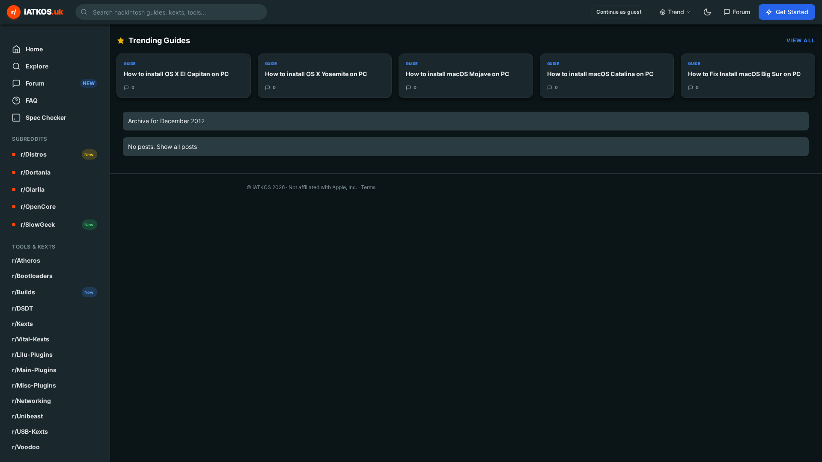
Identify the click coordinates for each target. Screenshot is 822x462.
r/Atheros (26, 260)
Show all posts (177, 146)
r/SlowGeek (58, 224)
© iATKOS (266, 187)
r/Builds (53, 292)
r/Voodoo (26, 446)
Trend (676, 11)
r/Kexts (22, 323)
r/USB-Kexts (30, 431)
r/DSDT (22, 308)
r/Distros (58, 154)
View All (800, 40)
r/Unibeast (27, 416)
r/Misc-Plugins (34, 385)
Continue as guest (619, 12)
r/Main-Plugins (34, 369)
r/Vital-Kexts (30, 339)
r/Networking (31, 400)
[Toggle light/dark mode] (707, 12)
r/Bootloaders (32, 275)
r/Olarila (33, 189)
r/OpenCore (38, 206)
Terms (368, 187)
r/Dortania (36, 172)
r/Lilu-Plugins (32, 354)
